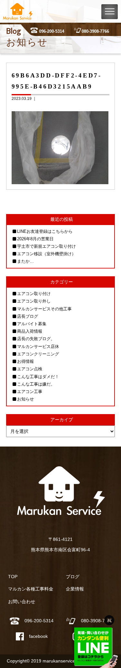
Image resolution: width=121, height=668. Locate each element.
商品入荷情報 (29, 331)
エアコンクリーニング (38, 354)
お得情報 (25, 361)
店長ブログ (27, 316)
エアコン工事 (29, 391)
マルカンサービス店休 (38, 346)
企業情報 (75, 588)
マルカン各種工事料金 (30, 588)
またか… (25, 261)
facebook (38, 636)
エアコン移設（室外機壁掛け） (46, 253)
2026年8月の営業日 (35, 238)
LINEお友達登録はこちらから (45, 231)
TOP (12, 576)
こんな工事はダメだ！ (38, 376)
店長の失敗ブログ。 (36, 338)
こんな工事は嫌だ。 (36, 384)
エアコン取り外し (34, 301)
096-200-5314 (51, 31)
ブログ (72, 576)
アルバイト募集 (31, 323)
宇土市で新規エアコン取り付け (46, 246)
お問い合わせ (21, 601)
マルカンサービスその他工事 (44, 308)
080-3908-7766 (95, 31)
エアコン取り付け (34, 293)
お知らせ (25, 399)
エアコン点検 (29, 368)
